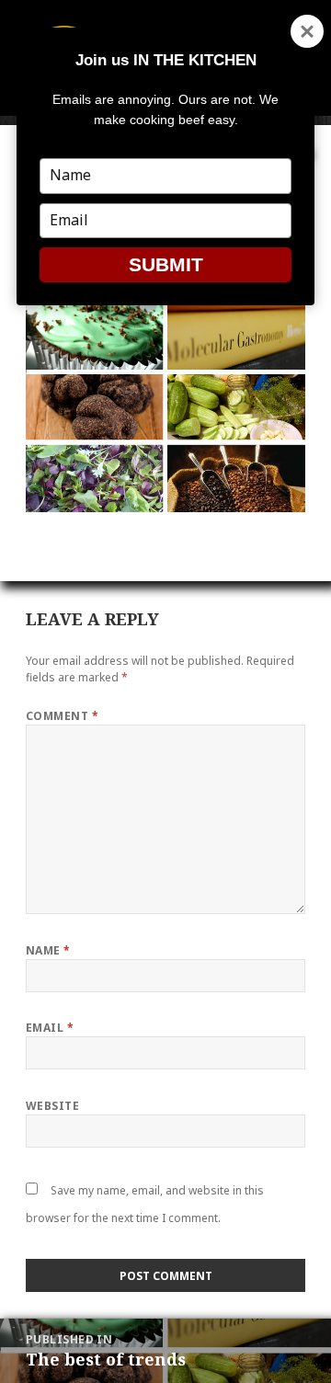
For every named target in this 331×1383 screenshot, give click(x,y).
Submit (166, 264)
